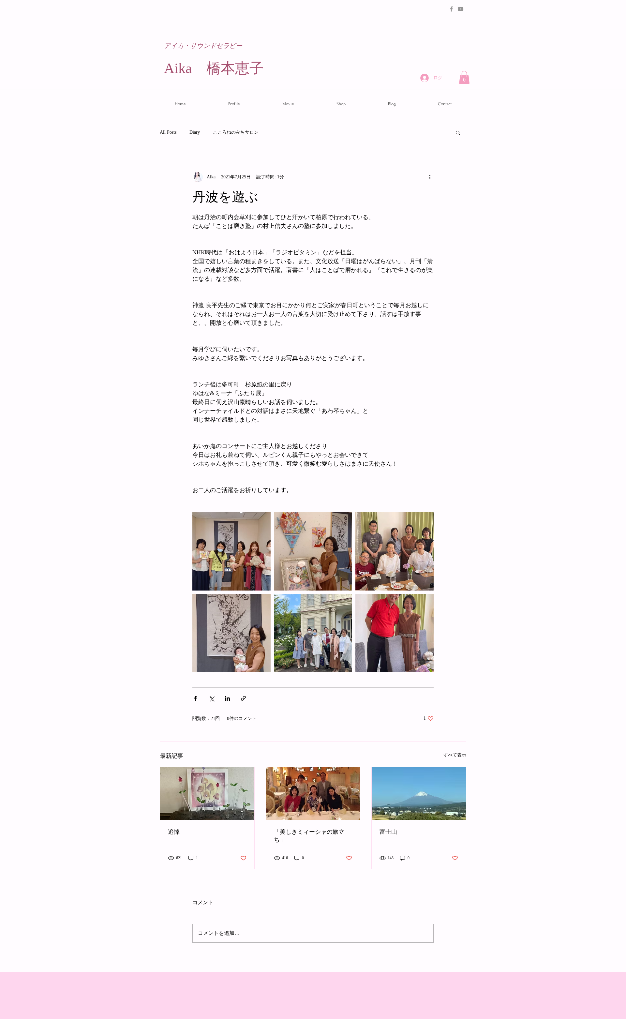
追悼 (174, 832)
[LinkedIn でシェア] (227, 698)
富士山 (388, 832)
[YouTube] (460, 9)
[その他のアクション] (430, 177)
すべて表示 (454, 755)
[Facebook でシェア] (195, 698)
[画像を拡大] (231, 551)
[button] (464, 77)
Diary (194, 132)
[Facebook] (451, 9)
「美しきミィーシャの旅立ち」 (309, 836)
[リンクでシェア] (243, 698)
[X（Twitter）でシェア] (211, 698)
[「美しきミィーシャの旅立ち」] (313, 793)
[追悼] (207, 793)
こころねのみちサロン (236, 132)
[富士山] (419, 793)
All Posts (168, 132)
